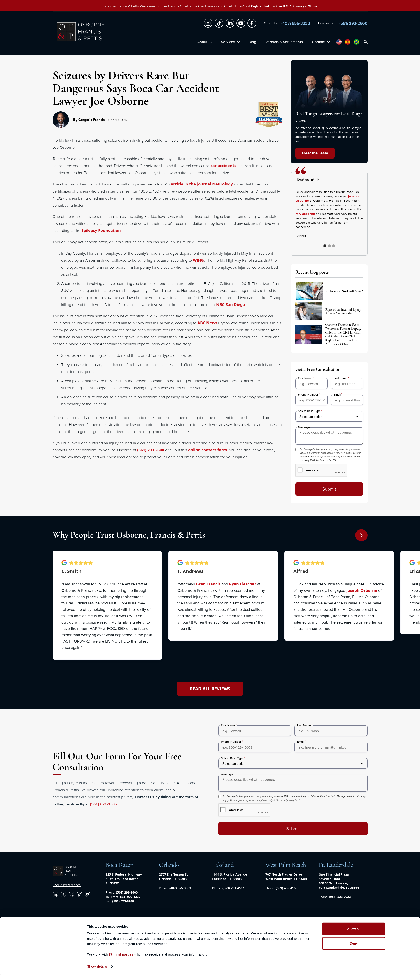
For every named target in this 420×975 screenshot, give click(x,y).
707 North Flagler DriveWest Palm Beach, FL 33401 (286, 876)
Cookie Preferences (66, 885)
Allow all (353, 929)
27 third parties (121, 954)
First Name (305, 378)
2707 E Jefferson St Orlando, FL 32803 (173, 876)
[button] (354, 218)
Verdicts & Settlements (284, 41)
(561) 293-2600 (150, 449)
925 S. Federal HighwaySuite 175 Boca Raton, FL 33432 (124, 878)
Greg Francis (208, 583)
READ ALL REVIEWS (210, 689)
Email (337, 394)
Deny (354, 943)
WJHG (198, 260)
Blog (252, 41)
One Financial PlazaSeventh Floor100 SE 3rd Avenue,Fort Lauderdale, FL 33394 (339, 881)
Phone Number (308, 394)
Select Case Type (309, 411)
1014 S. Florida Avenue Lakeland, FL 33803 (229, 876)
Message (304, 427)
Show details (97, 966)
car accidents (223, 165)
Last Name (340, 378)
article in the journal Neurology (202, 184)
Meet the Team (315, 153)
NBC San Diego (230, 304)
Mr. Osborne (305, 214)
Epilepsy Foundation (101, 230)
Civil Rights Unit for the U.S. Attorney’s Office (279, 6)
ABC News (207, 322)
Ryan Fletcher (242, 583)
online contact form (207, 449)
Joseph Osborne (361, 590)
